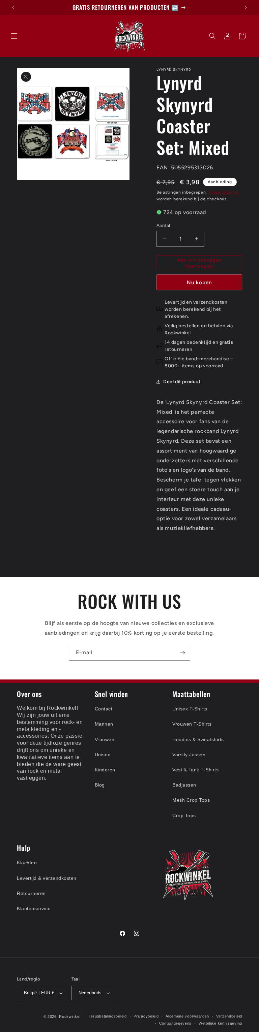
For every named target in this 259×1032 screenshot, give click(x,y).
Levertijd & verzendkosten (47, 878)
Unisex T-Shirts (189, 708)
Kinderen (105, 769)
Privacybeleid (146, 1016)
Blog (100, 785)
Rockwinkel (69, 1016)
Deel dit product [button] (182, 382)
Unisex (102, 754)
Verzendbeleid (229, 1016)
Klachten (27, 862)
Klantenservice (34, 908)
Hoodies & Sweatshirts (198, 739)
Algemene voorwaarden (187, 1016)
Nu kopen (199, 282)
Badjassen (184, 785)
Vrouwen (105, 739)
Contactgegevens (175, 1023)
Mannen (104, 724)
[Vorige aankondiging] (13, 7)
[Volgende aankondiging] (245, 7)
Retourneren (31, 893)
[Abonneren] (182, 653)
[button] (14, 36)
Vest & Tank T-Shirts (195, 769)
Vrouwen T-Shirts (191, 724)
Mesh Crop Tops (191, 800)
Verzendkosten (224, 192)
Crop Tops (184, 815)
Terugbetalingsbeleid (108, 1016)
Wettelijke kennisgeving (220, 1023)
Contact (104, 708)
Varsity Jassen (188, 754)
